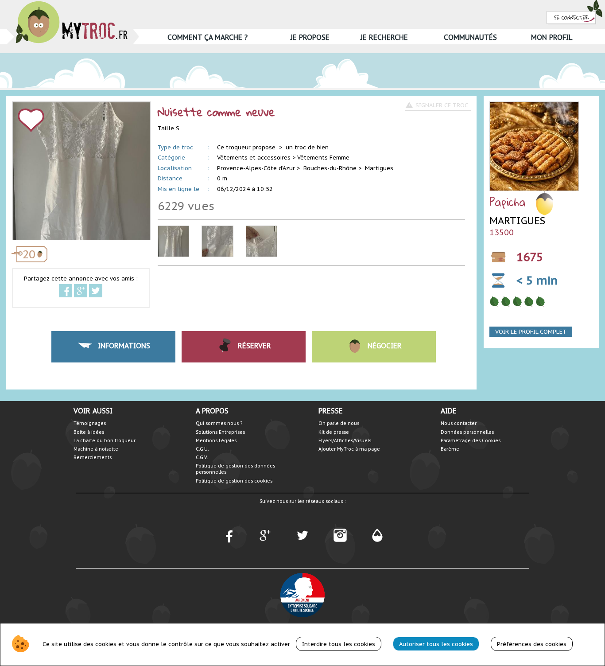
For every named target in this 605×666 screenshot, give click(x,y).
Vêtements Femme (323, 157)
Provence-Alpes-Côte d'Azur (256, 168)
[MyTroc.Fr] (72, 4)
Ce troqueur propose (247, 147)
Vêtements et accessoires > (256, 157)
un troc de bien (307, 147)
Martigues (379, 168)
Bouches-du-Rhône (330, 168)
